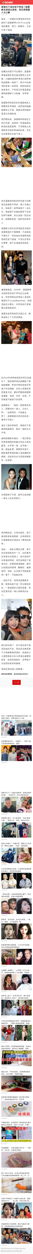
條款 (14, 1251)
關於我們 (3, 1251)
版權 (20, 1251)
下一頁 (16, 682)
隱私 (17, 1251)
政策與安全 (9, 1251)
